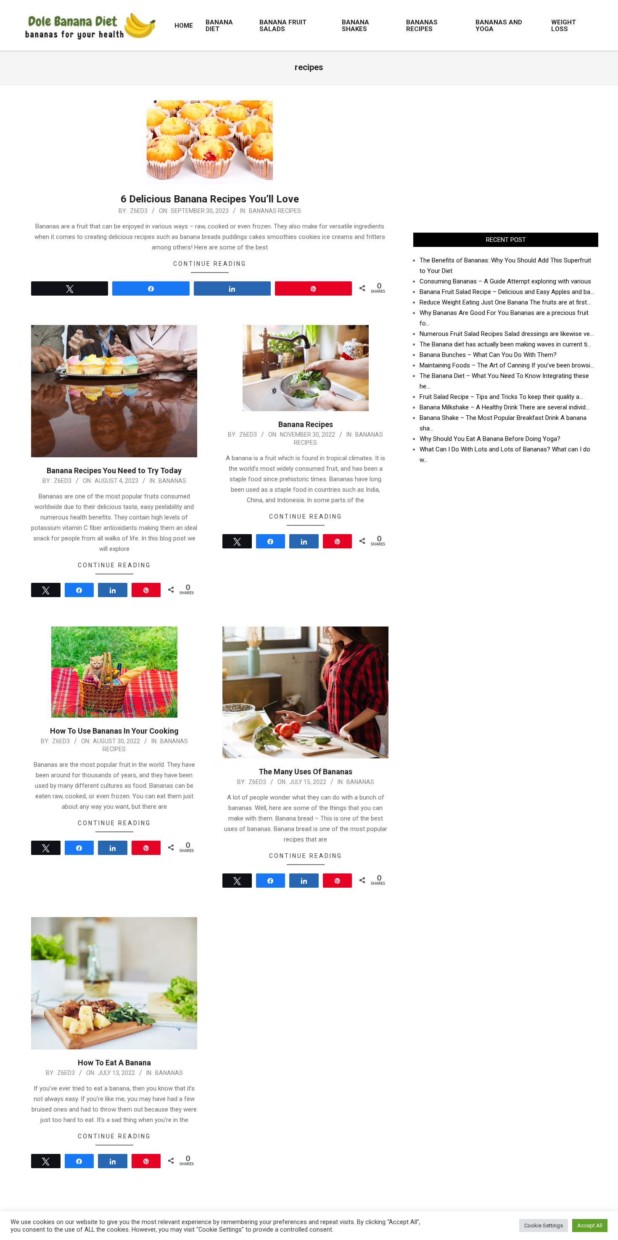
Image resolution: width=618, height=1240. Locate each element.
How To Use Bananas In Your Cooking (114, 730)
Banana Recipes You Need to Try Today (114, 470)
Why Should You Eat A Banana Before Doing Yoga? (490, 439)
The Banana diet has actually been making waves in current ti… (505, 344)
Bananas (172, 480)
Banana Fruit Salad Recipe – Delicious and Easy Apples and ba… (507, 292)
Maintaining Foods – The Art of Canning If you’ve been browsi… (507, 365)
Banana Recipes (305, 424)
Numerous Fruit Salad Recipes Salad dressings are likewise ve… (507, 334)
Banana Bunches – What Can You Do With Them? (488, 355)
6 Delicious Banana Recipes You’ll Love (210, 199)
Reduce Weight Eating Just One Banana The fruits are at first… (505, 302)
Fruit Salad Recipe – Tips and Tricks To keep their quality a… (501, 397)
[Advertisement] (505, 159)
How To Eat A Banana (114, 1062)
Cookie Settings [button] (543, 1225)
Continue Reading (209, 263)
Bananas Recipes (275, 210)
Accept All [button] (589, 1225)
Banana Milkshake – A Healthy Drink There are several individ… (504, 407)
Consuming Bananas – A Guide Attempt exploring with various (505, 281)
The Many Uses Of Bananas (305, 771)
